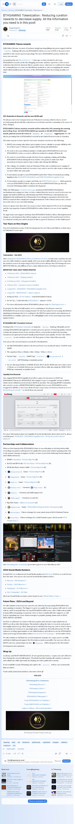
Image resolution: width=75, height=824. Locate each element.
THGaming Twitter (36, 688)
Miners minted (34, 293)
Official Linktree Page (51, 596)
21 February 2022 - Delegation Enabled (21, 281)
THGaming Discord (36, 684)
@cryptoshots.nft (55, 356)
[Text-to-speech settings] (70, 28)
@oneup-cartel (15, 487)
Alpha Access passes (27, 503)
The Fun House (28, 463)
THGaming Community (22, 327)
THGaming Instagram (36, 692)
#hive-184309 (12, 360)
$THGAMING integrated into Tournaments (44, 507)
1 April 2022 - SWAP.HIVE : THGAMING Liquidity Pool (26, 289)
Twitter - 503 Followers (16, 584)
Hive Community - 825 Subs (17, 592)
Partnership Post (28, 459)
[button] (3, 754)
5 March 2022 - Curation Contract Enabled (23, 285)
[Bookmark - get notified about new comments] (62, 35)
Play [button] (67, 30)
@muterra (13, 482)
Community (16, 459)
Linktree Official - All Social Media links (36, 708)
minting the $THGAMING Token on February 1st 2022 (27, 259)
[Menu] (70, 35)
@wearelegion (15, 512)
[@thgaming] (5, 29)
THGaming (11, 10)
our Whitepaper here (56, 304)
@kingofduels (14, 477)
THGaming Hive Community (16, 564)
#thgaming (7, 51)
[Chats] (49, 4)
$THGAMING (33, 301)
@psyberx (13, 493)
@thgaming (39, 643)
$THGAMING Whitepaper (36, 696)
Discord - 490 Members (16, 580)
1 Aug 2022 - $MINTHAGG (16, 293)
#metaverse (46, 665)
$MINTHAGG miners (50, 181)
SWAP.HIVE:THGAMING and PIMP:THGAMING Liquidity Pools (41, 177)
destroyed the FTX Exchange (43, 634)
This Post (48, 574)
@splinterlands (15, 507)
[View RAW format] (56, 753)
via (21, 749)
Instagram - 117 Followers (17, 588)
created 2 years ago (27, 190)
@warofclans (14, 518)
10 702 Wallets (25, 297)
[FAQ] (10, 4)
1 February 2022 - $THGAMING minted (21, 273)
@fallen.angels (15, 498)
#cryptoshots (48, 133)
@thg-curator (38, 487)
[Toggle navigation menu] (3, 4)
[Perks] (44, 4)
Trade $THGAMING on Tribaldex (36, 700)
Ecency (4, 10)
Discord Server (24, 60)
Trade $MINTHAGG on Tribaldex (36, 704)
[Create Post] (55, 4)
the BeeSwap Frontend (11, 390)
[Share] (66, 35)
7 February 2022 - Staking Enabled (20, 277)
